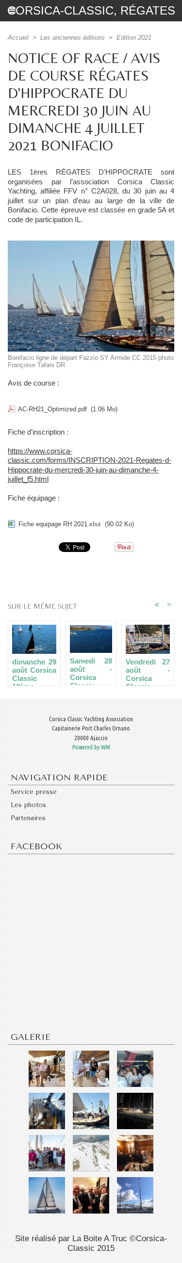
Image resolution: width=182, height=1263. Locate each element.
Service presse (34, 791)
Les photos (28, 805)
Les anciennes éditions (72, 37)
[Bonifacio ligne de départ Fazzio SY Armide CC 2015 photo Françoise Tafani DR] (91, 245)
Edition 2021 (133, 37)
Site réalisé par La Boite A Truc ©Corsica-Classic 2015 (91, 1243)
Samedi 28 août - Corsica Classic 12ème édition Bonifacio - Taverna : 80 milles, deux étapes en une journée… (91, 669)
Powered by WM (91, 747)
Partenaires (28, 818)
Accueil (18, 37)
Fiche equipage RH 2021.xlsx (59, 524)
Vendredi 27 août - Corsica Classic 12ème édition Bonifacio (148, 670)
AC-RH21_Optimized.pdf (52, 409)
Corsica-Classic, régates (91, 10)
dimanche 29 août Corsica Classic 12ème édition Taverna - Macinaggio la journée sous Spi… (34, 670)
